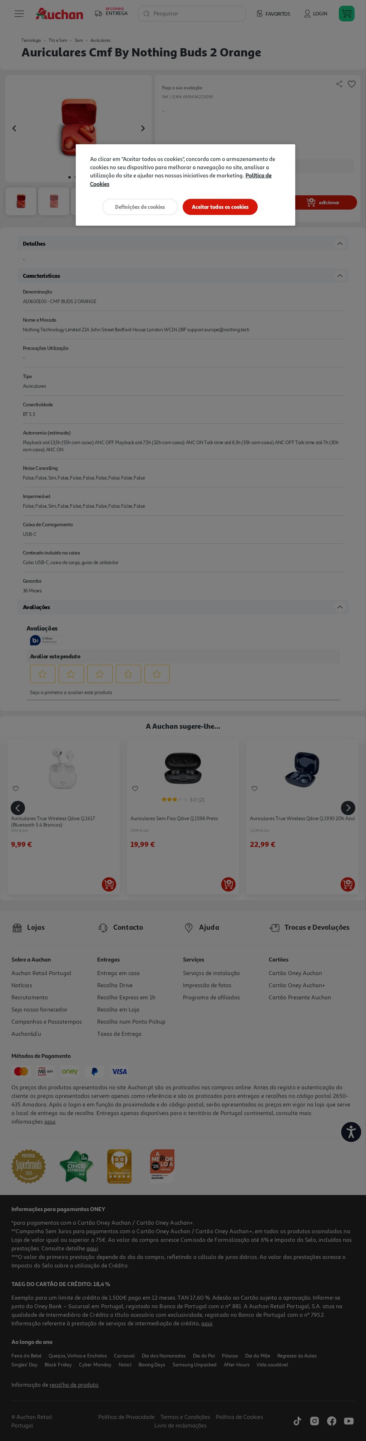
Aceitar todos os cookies (220, 207)
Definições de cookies (140, 207)
